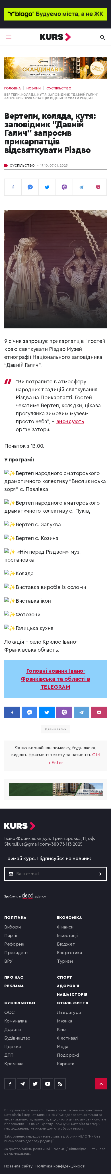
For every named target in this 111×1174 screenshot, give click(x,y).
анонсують (70, 421)
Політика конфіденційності (60, 1166)
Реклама (14, 986)
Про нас (13, 977)
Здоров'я (68, 986)
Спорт (64, 977)
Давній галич (55, 729)
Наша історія (72, 995)
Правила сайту (18, 1166)
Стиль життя (72, 1003)
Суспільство (22, 165)
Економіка (69, 918)
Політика (15, 918)
